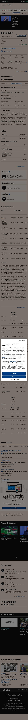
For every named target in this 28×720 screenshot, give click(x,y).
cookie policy (13, 361)
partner (19, 362)
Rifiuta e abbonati (22, 340)
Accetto (14, 376)
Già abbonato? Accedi (14, 379)
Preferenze (14, 373)
